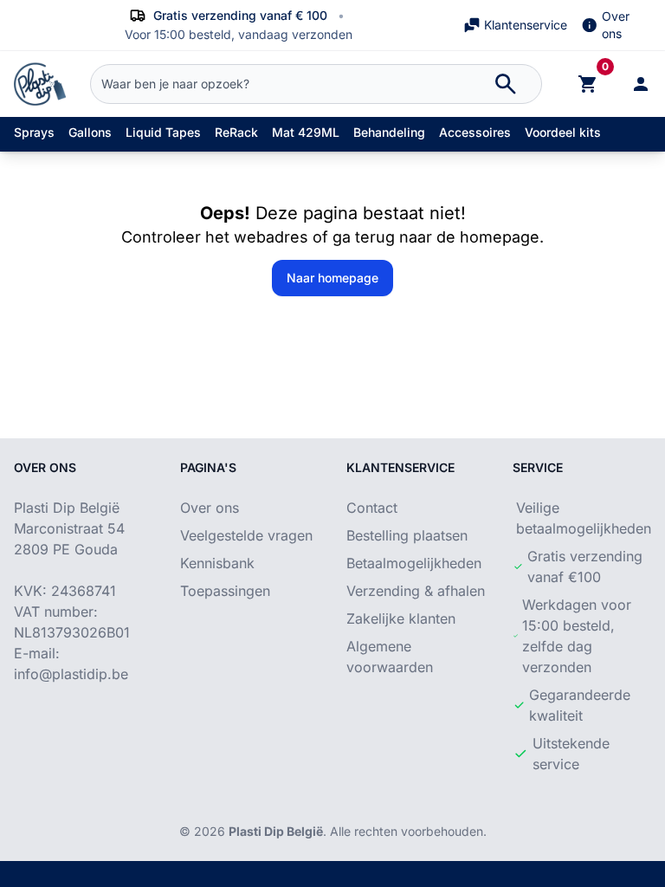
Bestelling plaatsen (407, 535)
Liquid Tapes (163, 132)
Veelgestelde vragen (246, 535)
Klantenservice (525, 24)
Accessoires (475, 132)
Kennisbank (217, 563)
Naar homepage (332, 277)
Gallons (90, 132)
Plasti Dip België (276, 831)
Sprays (34, 132)
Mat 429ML (305, 132)
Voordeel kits (563, 132)
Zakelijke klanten (400, 618)
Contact (371, 507)
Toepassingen (225, 590)
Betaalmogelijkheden (413, 563)
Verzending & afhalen (415, 590)
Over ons (615, 25)
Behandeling (389, 132)
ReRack (236, 132)
